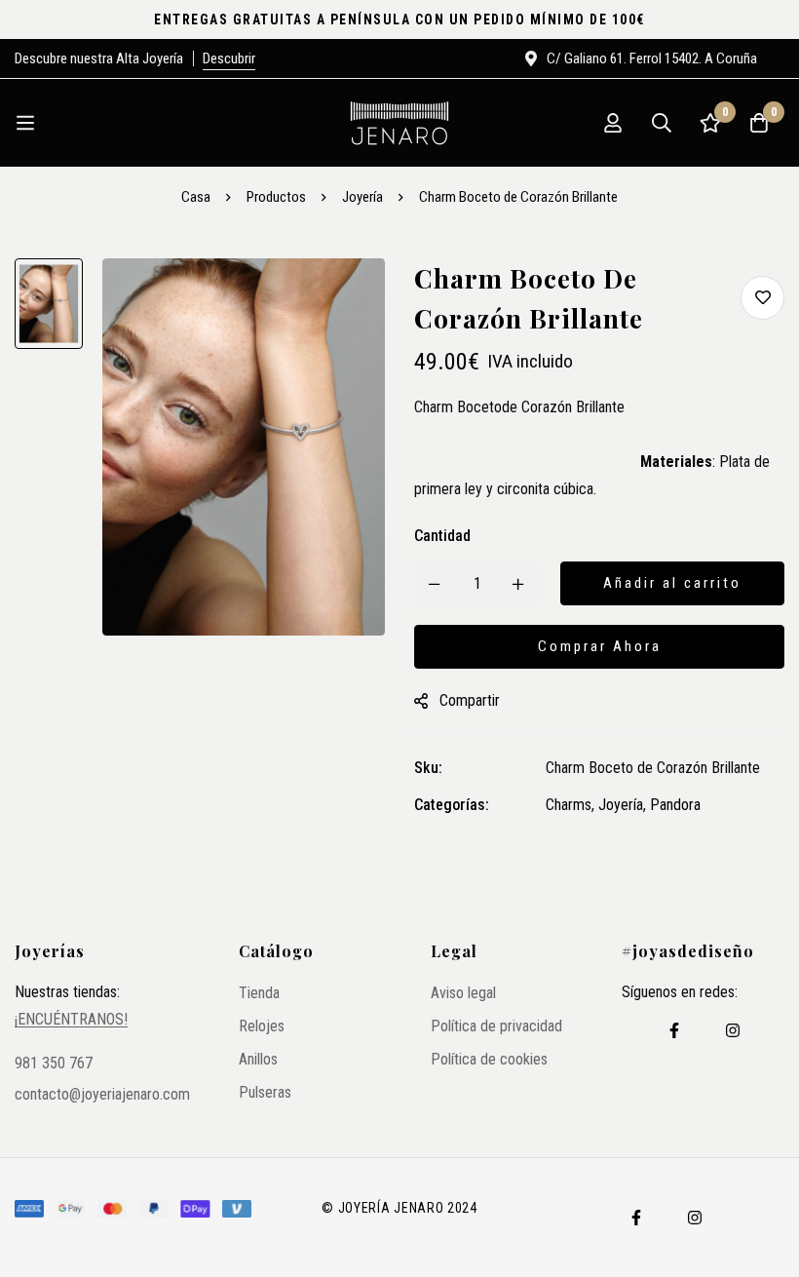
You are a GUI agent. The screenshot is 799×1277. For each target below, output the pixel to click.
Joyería (362, 197)
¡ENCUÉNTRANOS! (71, 1019)
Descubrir (229, 58)
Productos (276, 197)
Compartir (469, 700)
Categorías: (451, 804)
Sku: (428, 767)
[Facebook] (674, 1030)
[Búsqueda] (661, 123)
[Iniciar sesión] (613, 123)
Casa (195, 197)
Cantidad (442, 535)
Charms (568, 804)
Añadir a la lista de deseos (762, 298)
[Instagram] (733, 1030)
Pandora (675, 804)
